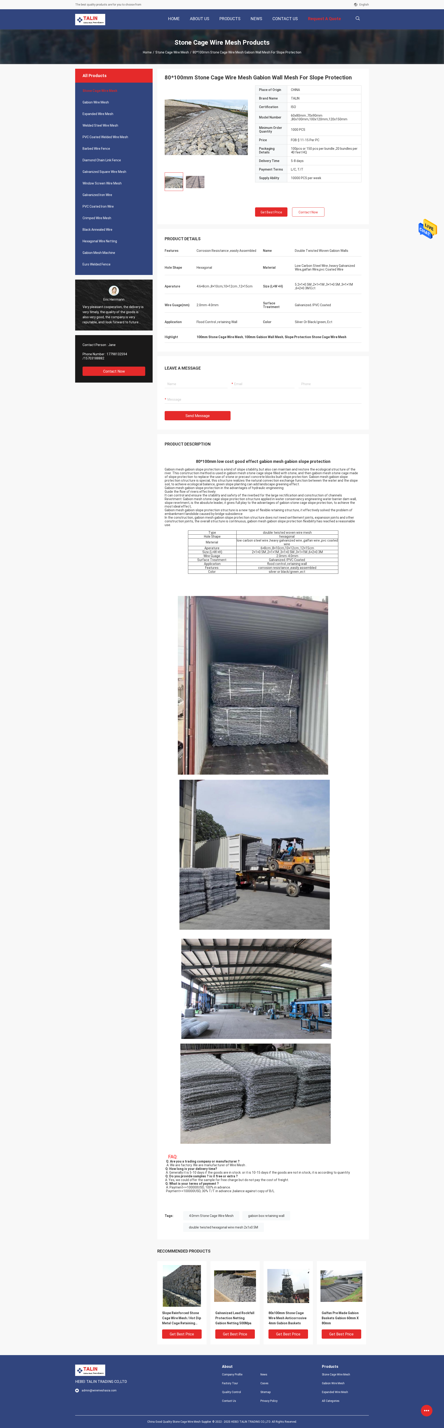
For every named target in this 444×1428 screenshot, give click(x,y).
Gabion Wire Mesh (96, 102)
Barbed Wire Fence (96, 148)
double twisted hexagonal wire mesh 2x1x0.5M (223, 1227)
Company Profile (232, 1374)
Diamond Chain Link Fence (102, 160)
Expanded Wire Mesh (98, 114)
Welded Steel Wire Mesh (100, 125)
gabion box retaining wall (266, 1216)
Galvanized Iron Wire (97, 195)
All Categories (330, 1401)
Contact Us (229, 1401)
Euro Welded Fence (97, 264)
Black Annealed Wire (97, 229)
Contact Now (114, 371)
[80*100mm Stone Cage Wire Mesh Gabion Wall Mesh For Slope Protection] (182, 1286)
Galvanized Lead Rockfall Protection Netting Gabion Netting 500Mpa (234, 1318)
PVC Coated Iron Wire (98, 206)
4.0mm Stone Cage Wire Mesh (211, 1216)
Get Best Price (271, 212)
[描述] (357, 18)
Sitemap (265, 1392)
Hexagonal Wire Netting (100, 241)
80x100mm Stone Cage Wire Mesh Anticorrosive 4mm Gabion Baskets (287, 1318)
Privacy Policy (269, 1401)
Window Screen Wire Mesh (102, 183)
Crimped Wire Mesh (97, 218)
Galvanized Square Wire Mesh (104, 172)
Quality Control (231, 1392)
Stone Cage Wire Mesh (172, 52)
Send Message (197, 416)
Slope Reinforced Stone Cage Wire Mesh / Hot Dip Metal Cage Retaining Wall (181, 1318)
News (263, 1374)
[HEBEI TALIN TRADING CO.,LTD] (90, 19)
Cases (264, 1383)
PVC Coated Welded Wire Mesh (105, 137)
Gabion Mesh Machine (99, 253)
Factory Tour (230, 1383)
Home (147, 52)
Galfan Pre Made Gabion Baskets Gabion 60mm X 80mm (340, 1318)
